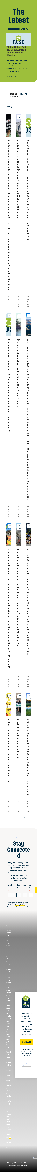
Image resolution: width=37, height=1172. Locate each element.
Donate (21, 10)
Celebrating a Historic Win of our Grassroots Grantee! (28, 757)
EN (22, 2)
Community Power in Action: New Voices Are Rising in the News (18, 598)
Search (30, 2)
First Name (18, 888)
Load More (18, 819)
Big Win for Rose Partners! (18, 738)
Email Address (11, 888)
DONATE (27, 1042)
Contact (9, 2)
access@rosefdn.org (8, 1142)
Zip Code (31, 888)
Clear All (23, 94)
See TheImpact (6, 11)
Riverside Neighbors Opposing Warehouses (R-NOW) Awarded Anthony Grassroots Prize (9, 215)
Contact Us (8, 971)
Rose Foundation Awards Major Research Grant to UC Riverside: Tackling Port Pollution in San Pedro (28, 420)
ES (26, 2)
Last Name (25, 888)
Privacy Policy (20, 905)
